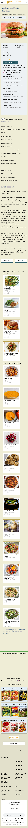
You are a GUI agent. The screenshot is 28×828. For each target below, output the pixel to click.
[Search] (26, 2)
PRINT (11, 17)
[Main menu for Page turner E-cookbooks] (2, 2)
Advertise (3, 799)
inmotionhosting (16, 802)
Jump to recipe (10, 62)
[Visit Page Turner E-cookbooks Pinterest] (17, 750)
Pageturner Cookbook (12, 79)
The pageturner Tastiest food (6, 787)
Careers (3, 797)
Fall (8, 678)
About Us (17, 786)
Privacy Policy (18, 794)
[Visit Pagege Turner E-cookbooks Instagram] (10, 750)
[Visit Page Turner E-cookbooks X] (14, 750)
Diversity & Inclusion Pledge (5, 791)
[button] (14, 743)
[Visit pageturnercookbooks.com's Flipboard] (21, 750)
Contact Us (3, 794)
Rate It (6, 260)
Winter (13, 678)
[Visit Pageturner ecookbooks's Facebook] (7, 750)
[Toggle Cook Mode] (3, 119)
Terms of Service (18, 797)
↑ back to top (14, 808)
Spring (18, 678)
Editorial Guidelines (19, 790)
